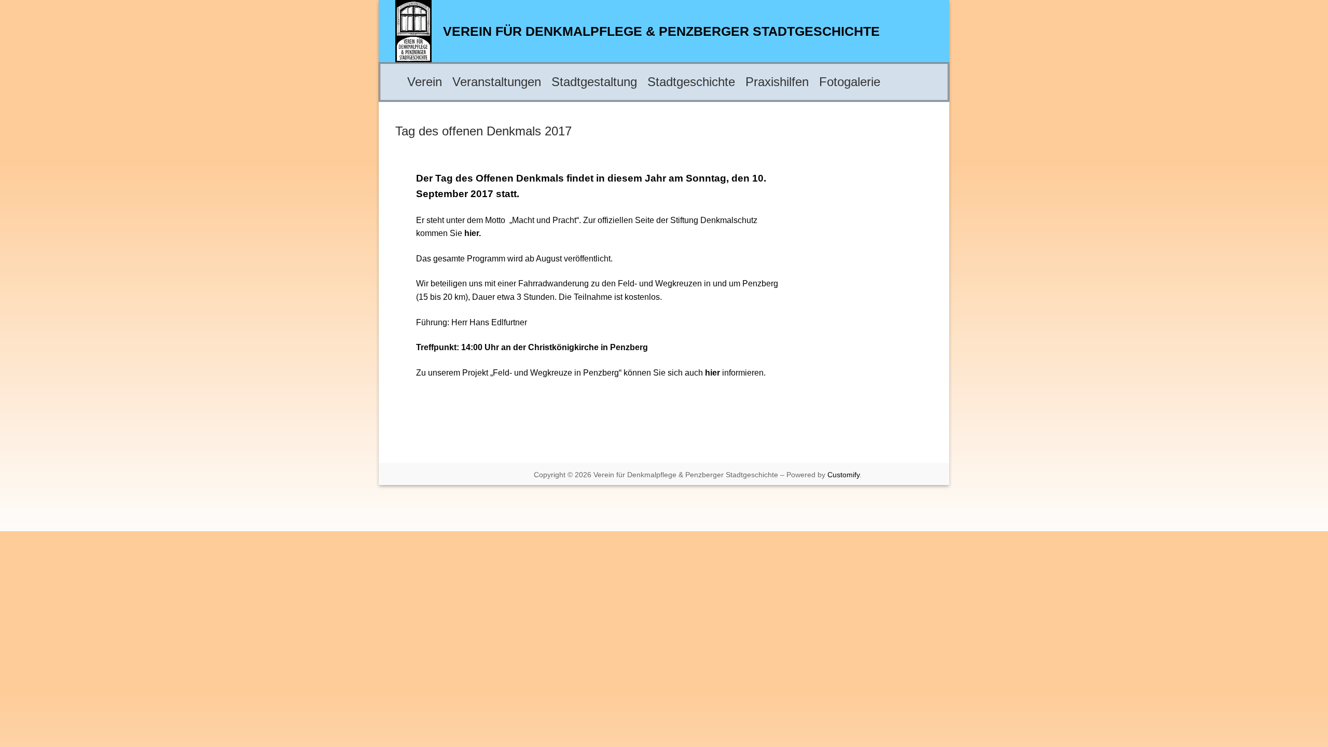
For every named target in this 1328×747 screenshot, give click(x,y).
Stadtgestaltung (594, 82)
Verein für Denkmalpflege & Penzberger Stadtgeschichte (661, 31)
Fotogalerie (849, 82)
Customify (843, 475)
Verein (424, 82)
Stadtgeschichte (691, 82)
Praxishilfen (777, 82)
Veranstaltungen (496, 82)
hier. (472, 233)
